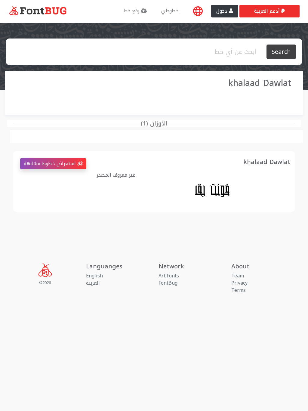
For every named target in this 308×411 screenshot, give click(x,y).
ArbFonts (169, 275)
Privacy (239, 283)
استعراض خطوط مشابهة (50, 163)
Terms (238, 290)
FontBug (168, 283)
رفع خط (132, 10)
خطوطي (170, 10)
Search (281, 51)
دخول (222, 11)
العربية (93, 283)
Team (237, 275)
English (94, 275)
